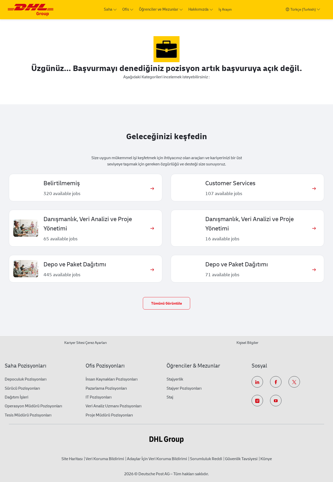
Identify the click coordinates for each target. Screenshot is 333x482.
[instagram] (257, 400)
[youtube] (275, 400)
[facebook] (275, 382)
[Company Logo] (30, 9)
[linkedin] (257, 382)
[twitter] (294, 382)
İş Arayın (225, 9)
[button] (166, 303)
